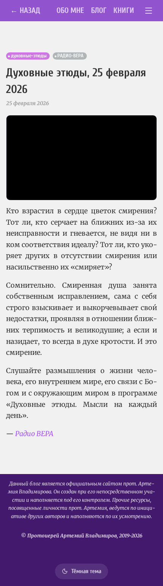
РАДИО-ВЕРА (70, 56)
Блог (99, 10)
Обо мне (70, 10)
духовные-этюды (29, 56)
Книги (123, 10)
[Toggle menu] (149, 11)
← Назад (25, 10)
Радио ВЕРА (34, 433)
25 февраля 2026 (27, 103)
